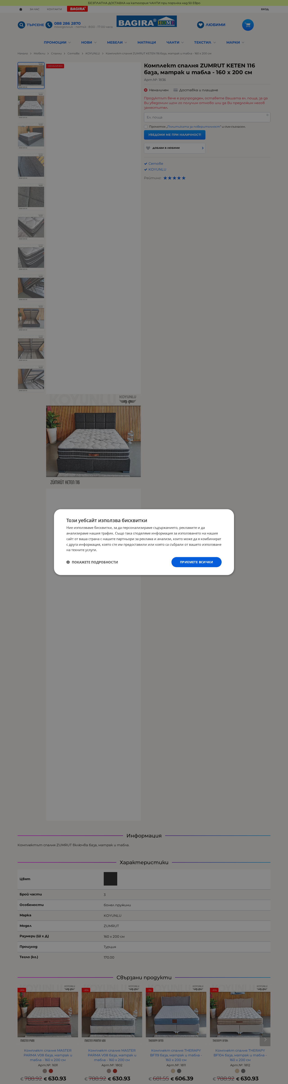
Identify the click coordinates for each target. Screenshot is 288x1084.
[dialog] (144, 542)
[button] (92, 562)
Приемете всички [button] (196, 562)
